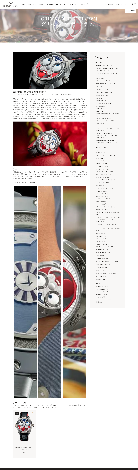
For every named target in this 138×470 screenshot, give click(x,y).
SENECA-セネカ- (101, 280)
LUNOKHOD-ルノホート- (103, 258)
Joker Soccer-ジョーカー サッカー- (106, 207)
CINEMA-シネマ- (101, 255)
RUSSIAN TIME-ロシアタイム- (105, 252)
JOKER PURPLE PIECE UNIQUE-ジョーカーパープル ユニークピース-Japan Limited (107, 128)
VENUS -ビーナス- (102, 95)
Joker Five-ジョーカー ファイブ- (105, 156)
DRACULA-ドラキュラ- (102, 209)
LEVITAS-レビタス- (101, 276)
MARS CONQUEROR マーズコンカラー (107, 273)
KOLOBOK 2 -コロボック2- (103, 103)
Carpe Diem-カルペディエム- (104, 264)
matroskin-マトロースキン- (104, 65)
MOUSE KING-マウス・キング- (105, 188)
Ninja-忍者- (99, 86)
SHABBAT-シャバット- (102, 287)
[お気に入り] (33, 413)
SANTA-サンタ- (100, 185)
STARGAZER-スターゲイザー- (104, 92)
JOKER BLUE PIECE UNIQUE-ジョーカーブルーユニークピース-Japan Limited (106, 135)
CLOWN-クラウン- (101, 233)
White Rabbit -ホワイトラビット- (106, 83)
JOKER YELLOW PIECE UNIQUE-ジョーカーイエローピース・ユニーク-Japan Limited (107, 143)
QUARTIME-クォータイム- (103, 250)
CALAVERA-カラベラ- (102, 153)
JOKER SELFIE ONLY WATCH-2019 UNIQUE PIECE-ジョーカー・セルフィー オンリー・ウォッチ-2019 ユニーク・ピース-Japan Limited (108, 217)
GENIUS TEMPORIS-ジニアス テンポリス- (108, 261)
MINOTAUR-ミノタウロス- (103, 183)
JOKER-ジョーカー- (101, 241)
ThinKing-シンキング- (102, 89)
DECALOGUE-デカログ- (102, 267)
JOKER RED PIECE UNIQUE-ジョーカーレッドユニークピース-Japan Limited (106, 121)
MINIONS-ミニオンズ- (102, 167)
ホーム (59, 31)
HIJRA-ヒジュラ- (101, 270)
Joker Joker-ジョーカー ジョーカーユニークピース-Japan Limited (108, 114)
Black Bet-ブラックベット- (104, 174)
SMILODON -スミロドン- (103, 164)
